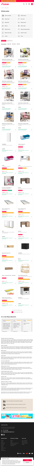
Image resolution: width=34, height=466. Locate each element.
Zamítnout (27, 462)
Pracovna (2, 444)
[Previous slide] (1, 325)
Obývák (2, 440)
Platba (11, 441)
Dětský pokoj (6, 7)
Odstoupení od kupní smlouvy (13, 456)
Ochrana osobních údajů (4, 456)
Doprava (11, 440)
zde (2, 463)
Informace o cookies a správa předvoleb (23, 456)
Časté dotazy (12, 445)
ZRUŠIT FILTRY (9, 40)
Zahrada (2, 449)
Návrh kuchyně (3, 450)
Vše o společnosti (24, 440)
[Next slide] (33, 325)
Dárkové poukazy (24, 441)
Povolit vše (27, 460)
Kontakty (23, 444)
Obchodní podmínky (13, 444)
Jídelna (2, 446)
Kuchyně (2, 445)
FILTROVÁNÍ (3, 40)
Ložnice (2, 441)
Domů (3, 7)
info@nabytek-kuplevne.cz (8, 431)
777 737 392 (5, 430)
